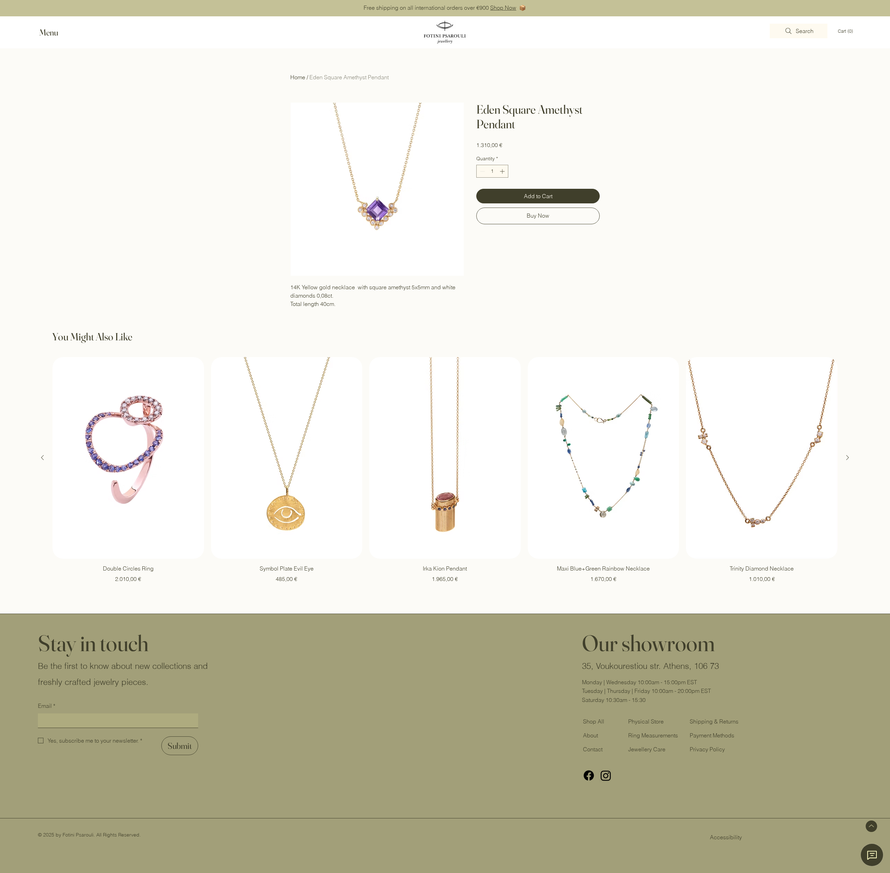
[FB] (589, 775)
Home (297, 77)
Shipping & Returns (715, 721)
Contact (592, 749)
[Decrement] (481, 171)
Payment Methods (712, 735)
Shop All (593, 721)
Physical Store (646, 721)
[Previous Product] (42, 457)
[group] (445, 470)
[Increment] (503, 171)
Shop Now (503, 7)
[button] (55, 33)
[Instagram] (606, 775)
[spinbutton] (492, 171)
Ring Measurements (653, 735)
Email (46, 705)
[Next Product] (847, 457)
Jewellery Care (646, 749)
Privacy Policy (707, 749)
